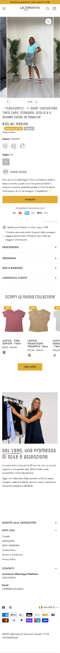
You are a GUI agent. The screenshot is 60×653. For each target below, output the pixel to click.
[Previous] (8, 102)
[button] (54, 8)
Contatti (6, 536)
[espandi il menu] (4, 8)
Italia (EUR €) (49, 607)
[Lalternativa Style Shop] (30, 9)
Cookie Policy (9, 550)
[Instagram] (10, 607)
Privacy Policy (9, 559)
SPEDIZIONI (8, 541)
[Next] (36, 102)
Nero (23, 146)
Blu (14, 146)
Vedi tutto (30, 366)
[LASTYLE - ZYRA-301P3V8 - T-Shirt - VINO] (4, 352)
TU (6, 162)
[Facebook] (3, 607)
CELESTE (5, 146)
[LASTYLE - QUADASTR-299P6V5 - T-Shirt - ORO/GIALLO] (54, 355)
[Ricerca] (47, 8)
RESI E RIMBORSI (10, 545)
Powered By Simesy (50, 221)
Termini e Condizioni (12, 554)
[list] (30, 61)
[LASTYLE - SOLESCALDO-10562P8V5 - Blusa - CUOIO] (29, 355)
